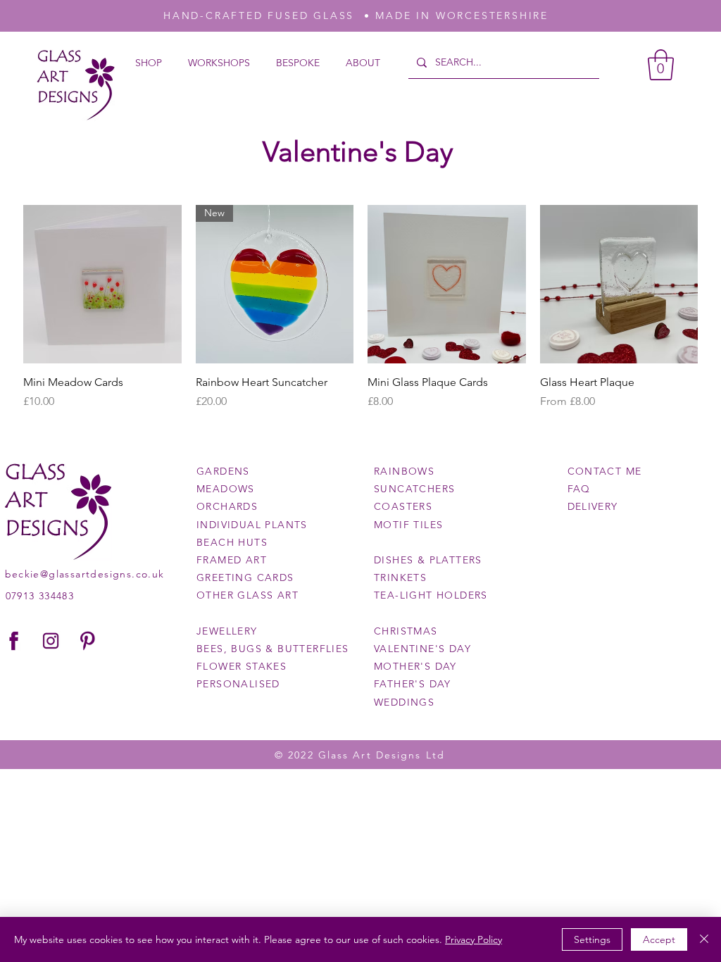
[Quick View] (102, 284)
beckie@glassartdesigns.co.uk (85, 574)
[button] (661, 64)
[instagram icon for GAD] (51, 641)
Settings (592, 939)
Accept (659, 939)
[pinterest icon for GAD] (87, 641)
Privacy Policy (473, 939)
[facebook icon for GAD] (14, 641)
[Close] (704, 939)
